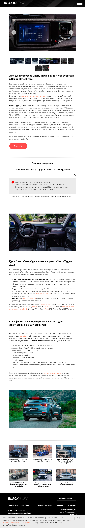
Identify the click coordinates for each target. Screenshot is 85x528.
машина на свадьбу (43, 294)
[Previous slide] (14, 32)
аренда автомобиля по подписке (33, 96)
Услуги (11, 505)
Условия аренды (44, 505)
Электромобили (22, 505)
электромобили (49, 307)
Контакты (72, 505)
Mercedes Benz (46, 304)
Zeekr (47, 309)
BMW (59, 304)
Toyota (34, 307)
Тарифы (59, 505)
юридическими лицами (52, 373)
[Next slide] (71, 32)
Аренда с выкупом (29, 298)
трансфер (23, 336)
